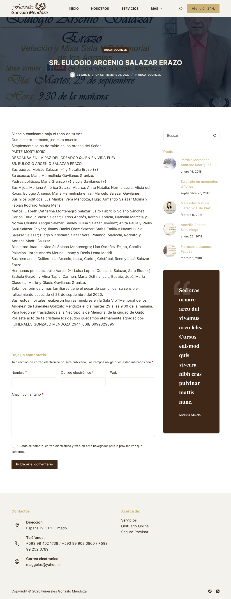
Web (113, 372)
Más (154, 8)
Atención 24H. (203, 8)
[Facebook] (210, 591)
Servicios (130, 8)
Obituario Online (135, 526)
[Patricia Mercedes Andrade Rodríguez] (169, 164)
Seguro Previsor (134, 532)
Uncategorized (115, 49)
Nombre (19, 372)
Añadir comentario (27, 394)
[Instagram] (217, 591)
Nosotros (100, 8)
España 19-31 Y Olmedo (46, 528)
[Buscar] (181, 8)
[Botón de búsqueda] (215, 135)
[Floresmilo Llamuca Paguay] (169, 250)
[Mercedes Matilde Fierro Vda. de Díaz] (169, 207)
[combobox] (187, 135)
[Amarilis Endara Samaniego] (169, 229)
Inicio (74, 8)
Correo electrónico (77, 372)
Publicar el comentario (34, 464)
